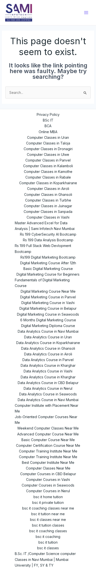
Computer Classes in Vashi (48, 217)
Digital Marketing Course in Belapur (48, 308)
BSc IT (48, 120)
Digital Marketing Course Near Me (48, 291)
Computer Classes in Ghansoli (48, 194)
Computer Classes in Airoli (48, 188)
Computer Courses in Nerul (48, 491)
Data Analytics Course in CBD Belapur (48, 383)
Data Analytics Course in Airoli (48, 354)
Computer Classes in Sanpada (48, 211)
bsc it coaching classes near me (48, 508)
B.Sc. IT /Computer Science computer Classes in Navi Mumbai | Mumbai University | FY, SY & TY (45, 559)
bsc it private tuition (48, 502)
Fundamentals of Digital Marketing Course (42, 283)
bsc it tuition (48, 542)
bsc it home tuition (48, 497)
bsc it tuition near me (48, 514)
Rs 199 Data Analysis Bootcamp (48, 240)
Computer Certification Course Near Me (48, 445)
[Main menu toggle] (86, 13)
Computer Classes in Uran (48, 137)
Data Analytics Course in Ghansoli (48, 348)
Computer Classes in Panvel (48, 160)
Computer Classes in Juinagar (48, 206)
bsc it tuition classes (48, 525)
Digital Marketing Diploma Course (48, 326)
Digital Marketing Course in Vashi (48, 303)
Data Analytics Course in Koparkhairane (48, 343)
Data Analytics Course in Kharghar (48, 365)
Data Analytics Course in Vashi (48, 371)
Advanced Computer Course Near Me (48, 434)
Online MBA (48, 132)
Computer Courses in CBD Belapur (48, 474)
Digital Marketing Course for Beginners (48, 274)
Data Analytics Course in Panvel (48, 360)
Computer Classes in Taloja (48, 143)
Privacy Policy (48, 114)
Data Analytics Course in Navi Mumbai (48, 331)
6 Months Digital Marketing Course (48, 320)
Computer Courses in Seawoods (48, 485)
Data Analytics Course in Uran (48, 337)
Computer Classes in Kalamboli (48, 166)
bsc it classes (48, 548)
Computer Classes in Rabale (48, 177)
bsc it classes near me (48, 519)
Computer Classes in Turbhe (48, 200)
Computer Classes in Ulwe (48, 154)
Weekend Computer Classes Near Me (48, 428)
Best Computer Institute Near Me (48, 462)
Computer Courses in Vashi (48, 479)
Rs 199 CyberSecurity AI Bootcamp (48, 234)
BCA (48, 126)
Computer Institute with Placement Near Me (46, 408)
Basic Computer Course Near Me (48, 440)
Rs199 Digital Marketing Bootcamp (48, 257)
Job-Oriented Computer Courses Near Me (46, 420)
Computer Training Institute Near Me (48, 451)
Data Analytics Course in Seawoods (48, 394)
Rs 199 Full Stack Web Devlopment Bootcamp (43, 248)
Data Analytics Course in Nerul (48, 388)
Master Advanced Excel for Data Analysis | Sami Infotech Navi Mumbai (45, 226)
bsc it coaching (48, 536)
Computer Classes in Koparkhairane (48, 183)
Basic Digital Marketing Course (48, 268)
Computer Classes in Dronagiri (48, 149)
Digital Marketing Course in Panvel (48, 297)
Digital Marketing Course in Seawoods (48, 314)
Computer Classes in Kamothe (48, 171)
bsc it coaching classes (48, 531)
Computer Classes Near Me (48, 468)
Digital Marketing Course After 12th (48, 263)
